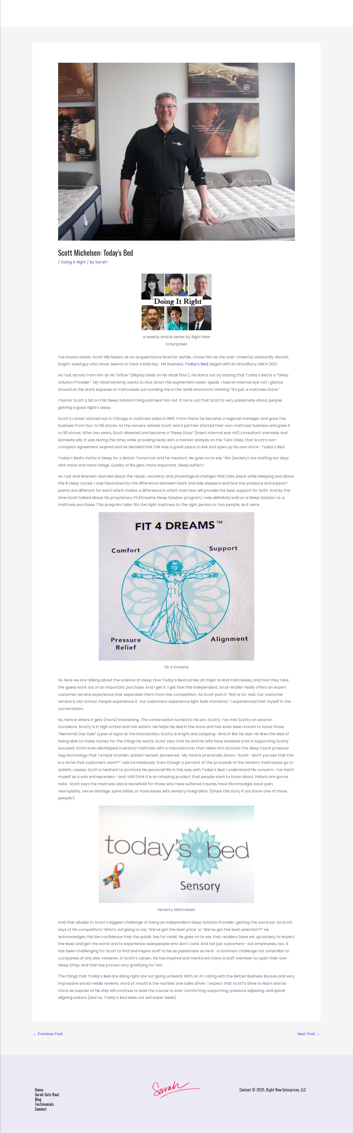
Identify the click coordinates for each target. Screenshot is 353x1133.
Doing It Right (73, 262)
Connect (259, 13)
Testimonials (221, 13)
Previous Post (48, 1034)
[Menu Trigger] (321, 14)
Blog (189, 13)
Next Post (308, 1034)
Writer (113, 13)
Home (87, 13)
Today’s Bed (196, 364)
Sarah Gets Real (152, 13)
